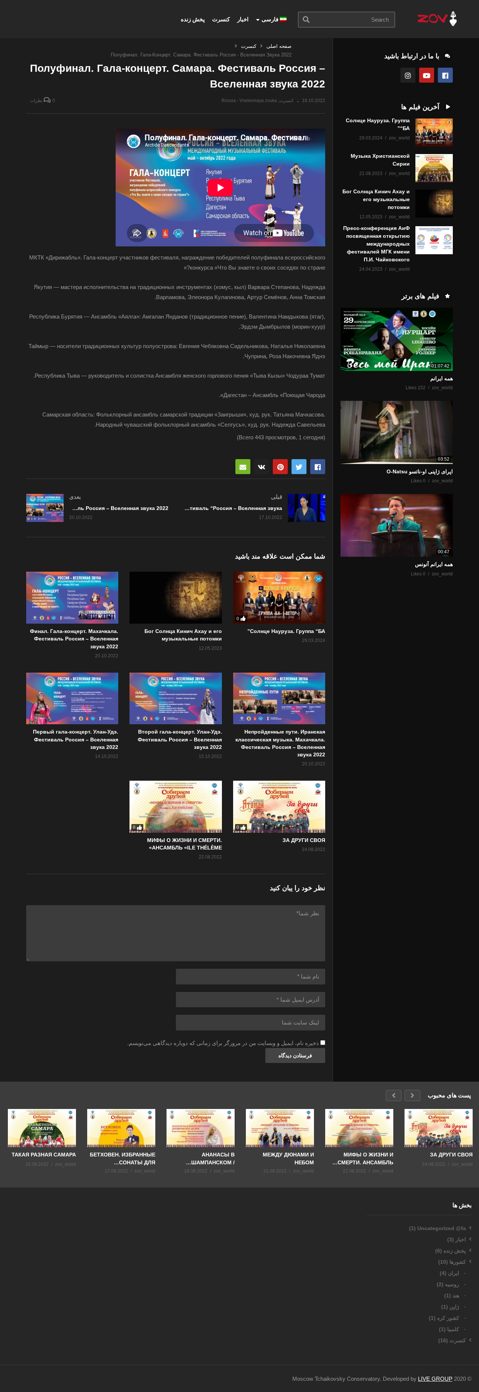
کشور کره (448, 1318)
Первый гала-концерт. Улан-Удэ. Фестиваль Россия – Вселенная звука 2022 (75, 739)
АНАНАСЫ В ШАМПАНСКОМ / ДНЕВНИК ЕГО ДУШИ (207, 1158)
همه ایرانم (441, 378)
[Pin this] (280, 466)
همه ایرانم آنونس (434, 564)
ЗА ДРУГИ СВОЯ (304, 840)
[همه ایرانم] (397, 339)
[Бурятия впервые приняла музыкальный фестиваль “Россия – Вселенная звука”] (254, 508)
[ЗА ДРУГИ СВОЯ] (279, 807)
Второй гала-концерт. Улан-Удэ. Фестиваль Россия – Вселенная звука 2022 (180, 739)
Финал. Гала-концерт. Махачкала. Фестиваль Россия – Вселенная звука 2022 (74, 638)
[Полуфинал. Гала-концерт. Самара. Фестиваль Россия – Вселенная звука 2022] (175, 598)
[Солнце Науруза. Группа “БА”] (279, 598)
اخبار (242, 19)
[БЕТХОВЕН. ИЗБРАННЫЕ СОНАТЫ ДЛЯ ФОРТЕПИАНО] (121, 1128)
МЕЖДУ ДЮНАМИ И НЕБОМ (288, 1158)
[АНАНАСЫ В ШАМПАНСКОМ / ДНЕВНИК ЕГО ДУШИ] (201, 1128)
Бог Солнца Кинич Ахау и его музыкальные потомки (376, 199)
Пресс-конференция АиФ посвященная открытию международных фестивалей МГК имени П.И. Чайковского (376, 243)
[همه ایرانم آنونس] (397, 525)
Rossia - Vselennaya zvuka (249, 100)
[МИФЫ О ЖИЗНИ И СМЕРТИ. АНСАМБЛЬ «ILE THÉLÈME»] (175, 807)
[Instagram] (407, 75)
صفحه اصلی (279, 46)
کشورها (457, 1262)
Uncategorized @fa (441, 1228)
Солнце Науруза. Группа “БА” (286, 631)
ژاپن (454, 1307)
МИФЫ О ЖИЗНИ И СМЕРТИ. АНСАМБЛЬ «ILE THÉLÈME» (365, 1158)
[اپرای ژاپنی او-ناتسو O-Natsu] (397, 432)
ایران (453, 1273)
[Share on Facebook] (317, 466)
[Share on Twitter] (299, 466)
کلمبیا (453, 1329)
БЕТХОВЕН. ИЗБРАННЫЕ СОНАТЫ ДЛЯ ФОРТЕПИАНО (122, 1158)
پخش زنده (193, 19)
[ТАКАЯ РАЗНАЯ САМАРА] (42, 1128)
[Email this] (242, 466)
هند (455, 1296)
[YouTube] (426, 75)
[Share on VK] (261, 466)
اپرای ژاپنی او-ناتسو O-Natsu (420, 471)
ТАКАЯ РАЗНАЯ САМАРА (44, 1155)
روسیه (452, 1284)
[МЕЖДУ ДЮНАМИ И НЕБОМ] (280, 1128)
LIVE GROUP (435, 1379)
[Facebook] (445, 75)
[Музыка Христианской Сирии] (434, 168)
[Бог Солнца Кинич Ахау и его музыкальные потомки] (434, 204)
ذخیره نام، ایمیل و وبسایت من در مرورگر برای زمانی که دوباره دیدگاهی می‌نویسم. (223, 1043)
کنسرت (221, 19)
